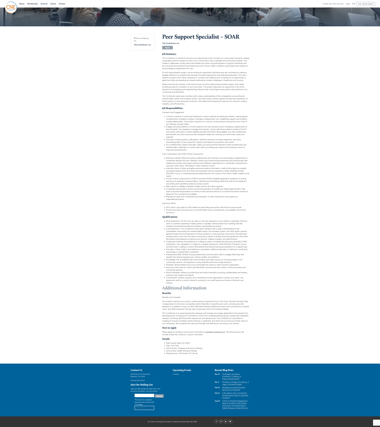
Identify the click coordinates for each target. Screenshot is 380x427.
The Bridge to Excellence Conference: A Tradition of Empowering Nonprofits (231, 376)
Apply (167, 48)
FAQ (353, 4)
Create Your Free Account (333, 4)
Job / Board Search (365, 4)
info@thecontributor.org (215, 332)
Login (348, 4)
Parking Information (138, 380)
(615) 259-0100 (191, 422)
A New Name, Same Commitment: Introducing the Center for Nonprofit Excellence (235, 395)
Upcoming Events (182, 370)
